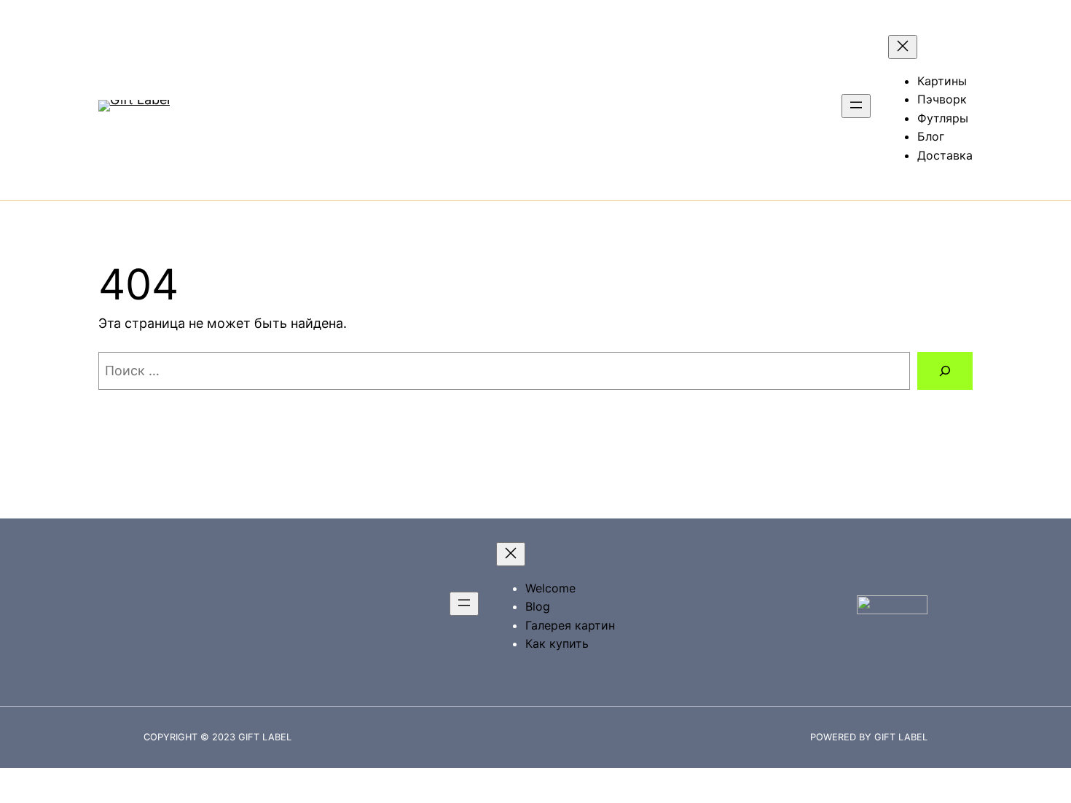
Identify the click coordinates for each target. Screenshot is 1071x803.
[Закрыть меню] (902, 47)
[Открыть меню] (856, 106)
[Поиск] (945, 371)
